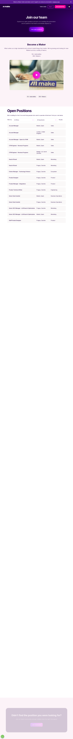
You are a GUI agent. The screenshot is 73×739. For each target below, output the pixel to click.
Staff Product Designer (15, 220)
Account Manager (14, 125)
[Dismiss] (71, 2)
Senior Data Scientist (14, 196)
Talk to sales (43, 6)
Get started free (60, 6)
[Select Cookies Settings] (2, 736)
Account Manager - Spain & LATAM (18, 139)
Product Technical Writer (15, 190)
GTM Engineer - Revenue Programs (18, 145)
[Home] (6, 7)
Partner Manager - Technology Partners (19, 171)
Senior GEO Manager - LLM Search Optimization (22, 208)
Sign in (50, 6)
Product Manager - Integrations (17, 184)
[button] (24, 120)
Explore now (56, 2)
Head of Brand (13, 159)
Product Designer (13, 177)
